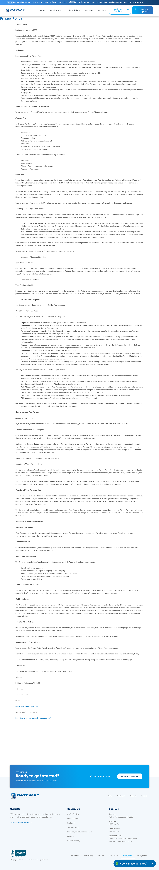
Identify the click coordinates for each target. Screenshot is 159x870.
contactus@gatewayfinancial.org (28, 706)
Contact (102, 10)
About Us (133, 796)
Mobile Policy (88, 856)
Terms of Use (113, 856)
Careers (89, 10)
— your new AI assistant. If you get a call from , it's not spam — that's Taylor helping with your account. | (79, 2)
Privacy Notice (142, 856)
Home (42, 10)
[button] (120, 10)
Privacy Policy (127, 856)
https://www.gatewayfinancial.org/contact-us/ (33, 718)
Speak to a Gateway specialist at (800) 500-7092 (36, 781)
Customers (55, 10)
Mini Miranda (75, 856)
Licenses (101, 856)
